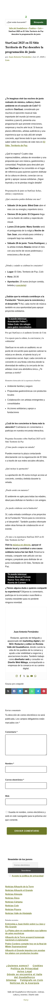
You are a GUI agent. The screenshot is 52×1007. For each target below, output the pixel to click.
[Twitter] (24, 676)
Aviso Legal (24, 971)
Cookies (38, 965)
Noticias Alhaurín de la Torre (19, 886)
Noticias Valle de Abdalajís (18, 913)
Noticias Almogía (13, 894)
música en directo (22, 545)
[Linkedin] (28, 676)
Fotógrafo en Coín (31, 980)
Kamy (26, 1000)
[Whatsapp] (35, 676)
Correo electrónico (14, 780)
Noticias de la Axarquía (24, 983)
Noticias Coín (12, 906)
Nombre (9, 763)
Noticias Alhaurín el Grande (19, 890)
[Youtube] (31, 676)
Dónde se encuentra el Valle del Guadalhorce (24, 976)
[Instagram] (16, 676)
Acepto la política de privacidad (27, 876)
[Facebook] (20, 676)
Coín (40, 28)
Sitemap (11, 980)
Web (7, 796)
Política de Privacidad (24, 968)
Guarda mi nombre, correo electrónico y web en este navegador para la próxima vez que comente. (25, 816)
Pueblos (32, 28)
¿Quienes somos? (17, 965)
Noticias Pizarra (13, 909)
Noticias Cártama (14, 902)
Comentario (11, 732)
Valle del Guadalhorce (18, 28)
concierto (21, 285)
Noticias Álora (12, 898)
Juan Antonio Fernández (20, 57)
